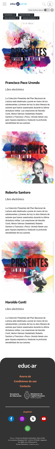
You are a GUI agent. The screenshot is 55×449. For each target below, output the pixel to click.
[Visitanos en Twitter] (33, 419)
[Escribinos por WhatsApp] (27, 428)
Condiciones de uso (25, 381)
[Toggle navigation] (2, 1)
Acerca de (25, 376)
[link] (50, 4)
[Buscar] (44, 4)
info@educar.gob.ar (34, 444)
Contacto (25, 386)
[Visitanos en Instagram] (22, 419)
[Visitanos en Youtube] (44, 419)
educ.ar (13, 438)
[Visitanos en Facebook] (11, 419)
